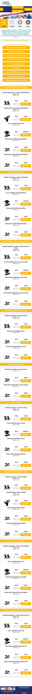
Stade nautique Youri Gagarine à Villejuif (16, 72)
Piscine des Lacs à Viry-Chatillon (16, 76)
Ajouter (27, 104)
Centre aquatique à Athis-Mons (16, 51)
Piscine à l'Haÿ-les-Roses (16, 63)
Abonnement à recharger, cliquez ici (17, 40)
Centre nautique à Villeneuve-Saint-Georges (16, 80)
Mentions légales (24, 687)
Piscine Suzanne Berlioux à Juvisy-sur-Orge (16, 55)
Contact (24, 692)
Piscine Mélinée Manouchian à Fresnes (16, 59)
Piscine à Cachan (16, 68)
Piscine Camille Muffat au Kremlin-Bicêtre (16, 47)
